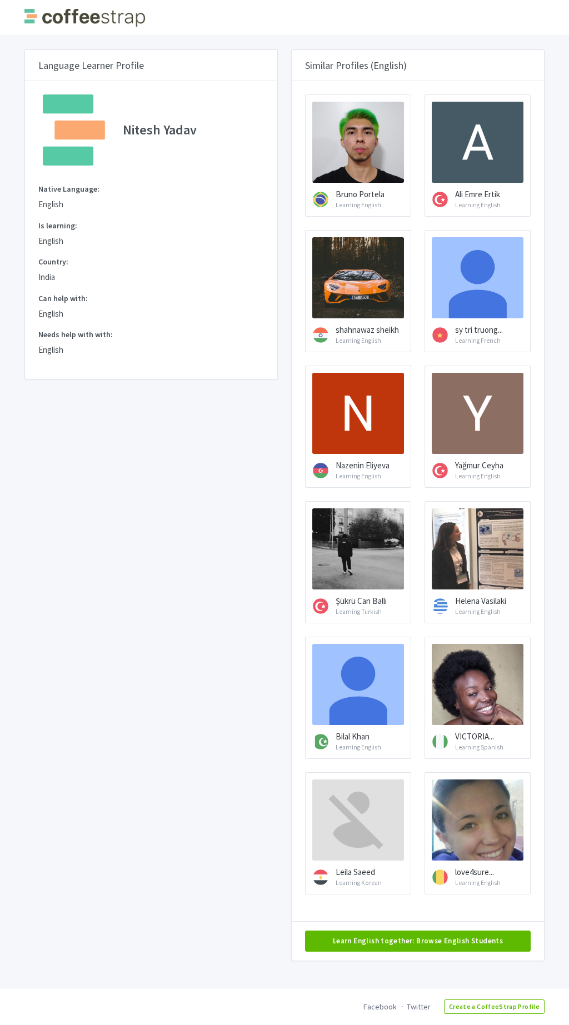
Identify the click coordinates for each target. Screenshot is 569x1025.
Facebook (380, 1007)
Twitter (419, 1007)
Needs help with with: (75, 334)
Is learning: (57, 226)
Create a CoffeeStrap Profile (494, 1006)
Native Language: (68, 189)
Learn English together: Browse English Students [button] (418, 941)
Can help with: (63, 298)
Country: (53, 262)
